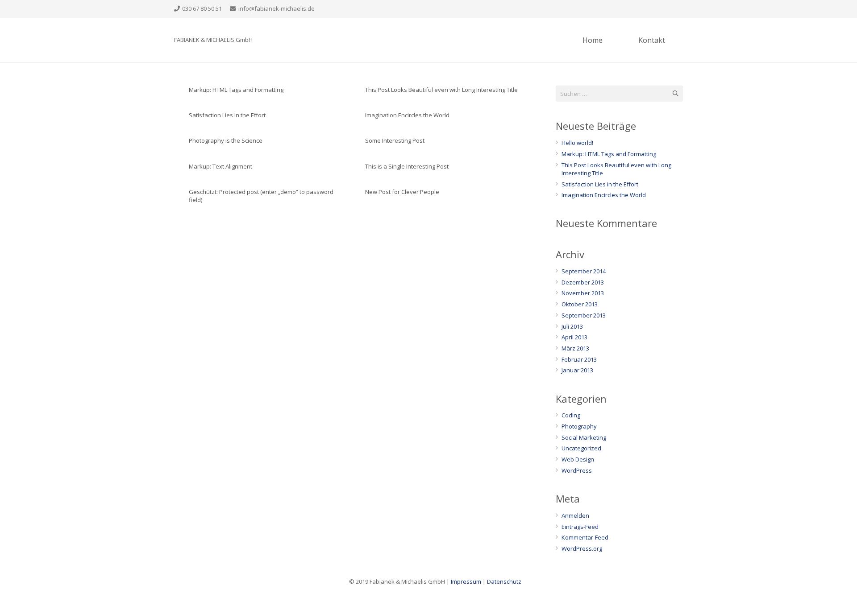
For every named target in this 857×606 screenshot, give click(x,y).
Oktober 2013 (580, 304)
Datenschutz (504, 581)
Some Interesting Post (394, 140)
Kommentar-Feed (585, 537)
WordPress (577, 470)
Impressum (466, 581)
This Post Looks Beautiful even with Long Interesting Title (441, 90)
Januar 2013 (577, 370)
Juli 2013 (572, 326)
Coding (571, 415)
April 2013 (574, 337)
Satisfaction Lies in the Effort (227, 115)
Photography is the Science (225, 140)
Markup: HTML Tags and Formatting (236, 90)
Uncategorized (581, 448)
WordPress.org (582, 548)
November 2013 (583, 293)
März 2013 (575, 348)
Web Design (578, 459)
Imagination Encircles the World (407, 115)
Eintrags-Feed (580, 527)
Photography (579, 426)
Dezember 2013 (583, 282)
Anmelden (575, 515)
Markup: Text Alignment (220, 166)
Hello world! (577, 143)
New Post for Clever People (402, 192)
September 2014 (584, 271)
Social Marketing (584, 437)
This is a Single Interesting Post (407, 166)
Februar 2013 (579, 359)
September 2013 (584, 315)
